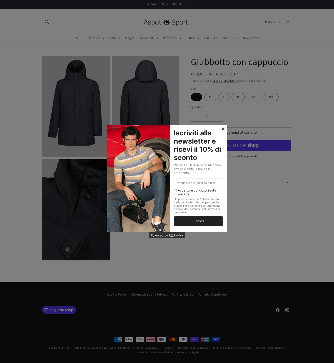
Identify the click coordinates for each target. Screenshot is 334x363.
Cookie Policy (117, 294)
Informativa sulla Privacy (149, 294)
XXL (256, 98)
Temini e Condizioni (212, 294)
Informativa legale (188, 352)
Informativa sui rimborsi (271, 347)
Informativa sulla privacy (193, 347)
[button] (47, 22)
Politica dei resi (183, 294)
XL (238, 97)
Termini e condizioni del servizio (232, 347)
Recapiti (169, 347)
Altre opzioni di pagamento (241, 156)
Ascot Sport (65, 347)
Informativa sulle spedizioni (156, 352)
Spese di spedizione (225, 80)
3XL (271, 97)
